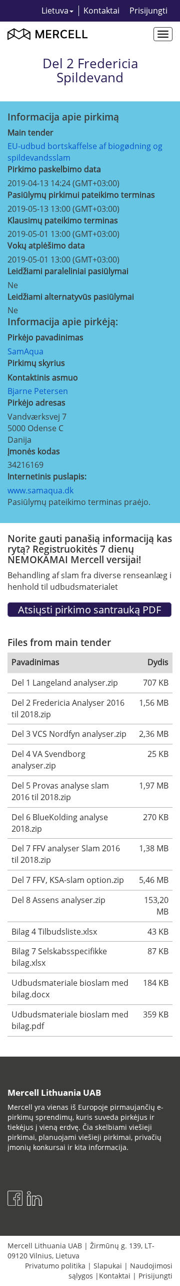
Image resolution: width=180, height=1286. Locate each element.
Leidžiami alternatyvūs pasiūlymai (71, 296)
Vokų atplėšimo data (46, 245)
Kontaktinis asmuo (43, 377)
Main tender (31, 132)
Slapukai (108, 1265)
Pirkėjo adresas (37, 402)
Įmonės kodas (34, 451)
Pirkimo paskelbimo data (54, 169)
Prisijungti (149, 10)
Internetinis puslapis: (47, 476)
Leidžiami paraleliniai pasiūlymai (68, 271)
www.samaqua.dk (41, 490)
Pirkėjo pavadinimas (46, 337)
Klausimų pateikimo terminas (63, 220)
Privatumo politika (55, 1265)
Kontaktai (102, 10)
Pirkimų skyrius (36, 362)
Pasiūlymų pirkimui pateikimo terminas (81, 194)
